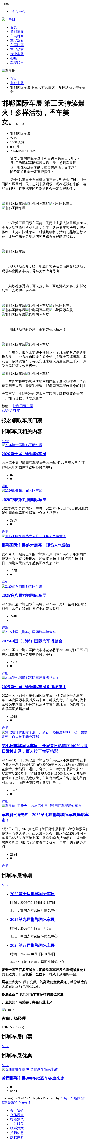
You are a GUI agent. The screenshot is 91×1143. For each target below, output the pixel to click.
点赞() (7, 410)
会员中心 (18, 11)
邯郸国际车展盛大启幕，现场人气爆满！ (38, 545)
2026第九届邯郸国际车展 (32, 919)
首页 (13, 27)
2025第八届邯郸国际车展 (24, 595)
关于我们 (17, 1110)
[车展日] (8, 19)
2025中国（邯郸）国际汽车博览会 (32, 641)
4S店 (13, 58)
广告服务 (17, 1124)
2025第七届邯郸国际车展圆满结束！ (34, 687)
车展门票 (17, 45)
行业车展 (17, 54)
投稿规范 (17, 1119)
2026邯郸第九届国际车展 (24, 499)
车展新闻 (17, 40)
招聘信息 (17, 1133)
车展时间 (17, 36)
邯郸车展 (17, 31)
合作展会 (17, 1115)
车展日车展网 (70, 1098)
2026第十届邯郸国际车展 (24, 454)
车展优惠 (17, 49)
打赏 (16, 410)
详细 (5, 486)
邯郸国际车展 (23, 406)
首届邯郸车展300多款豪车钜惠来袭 (33, 1078)
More (5, 441)
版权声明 (17, 1137)
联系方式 (17, 1128)
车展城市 (17, 63)
